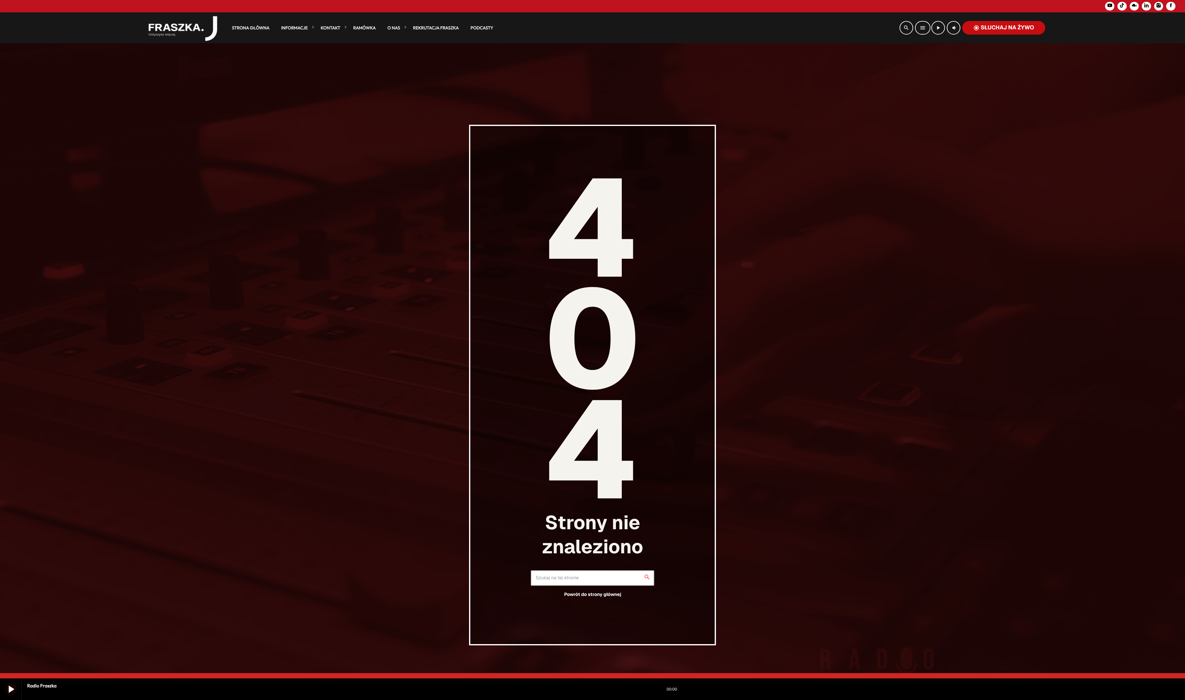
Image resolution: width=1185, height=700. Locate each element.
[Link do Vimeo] (180, 27)
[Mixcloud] (1134, 6)
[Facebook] (1170, 6)
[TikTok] (1122, 6)
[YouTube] (1109, 6)
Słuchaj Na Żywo (1003, 27)
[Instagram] (1158, 6)
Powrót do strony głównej (592, 594)
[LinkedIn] (1146, 6)
